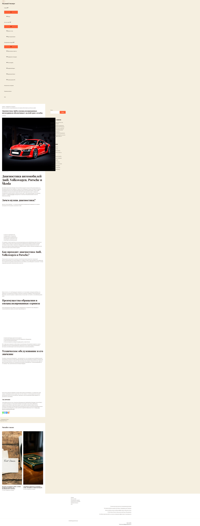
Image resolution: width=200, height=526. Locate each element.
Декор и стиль (10, 31)
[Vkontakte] (7, 413)
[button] (7, 8)
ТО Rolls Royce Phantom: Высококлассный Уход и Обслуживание (119, 512)
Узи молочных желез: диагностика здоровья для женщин (120, 506)
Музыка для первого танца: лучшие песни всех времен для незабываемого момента (11, 487)
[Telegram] (5, 413)
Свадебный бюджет (11, 68)
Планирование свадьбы (8, 42)
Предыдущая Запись (4, 419)
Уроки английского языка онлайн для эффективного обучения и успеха (118, 510)
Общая (9, 16)
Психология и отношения (8, 85)
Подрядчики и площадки (12, 56)
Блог (5, 97)
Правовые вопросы (7, 91)
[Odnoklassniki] (8, 413)
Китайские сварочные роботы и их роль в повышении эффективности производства (57, 136)
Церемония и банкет (11, 74)
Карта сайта (129, 522)
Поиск (51, 110)
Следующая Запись (4, 420)
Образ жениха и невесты (12, 51)
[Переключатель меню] (11, 12)
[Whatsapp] (3, 413)
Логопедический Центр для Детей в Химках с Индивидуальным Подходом (117, 508)
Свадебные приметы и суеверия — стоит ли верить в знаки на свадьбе (32, 487)
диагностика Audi (11, 194)
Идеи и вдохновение (11, 36)
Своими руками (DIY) (11, 79)
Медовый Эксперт (8, 3)
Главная (5, 7)
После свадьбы (10, 62)
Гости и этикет (7, 22)
